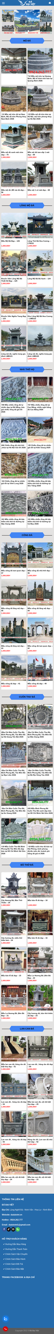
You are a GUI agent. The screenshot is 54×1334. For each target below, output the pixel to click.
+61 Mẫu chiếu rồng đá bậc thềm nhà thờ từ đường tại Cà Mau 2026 (39, 521)
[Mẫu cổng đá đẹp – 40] (40, 668)
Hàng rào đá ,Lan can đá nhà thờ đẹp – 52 (40, 1141)
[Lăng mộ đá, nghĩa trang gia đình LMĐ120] (40, 338)
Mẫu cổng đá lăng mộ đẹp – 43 (13, 647)
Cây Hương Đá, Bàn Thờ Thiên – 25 (11, 901)
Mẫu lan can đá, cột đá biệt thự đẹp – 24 (12, 1178)
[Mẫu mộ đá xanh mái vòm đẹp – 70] (13, 137)
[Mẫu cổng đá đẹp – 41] (13, 668)
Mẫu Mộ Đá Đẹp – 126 (10, 241)
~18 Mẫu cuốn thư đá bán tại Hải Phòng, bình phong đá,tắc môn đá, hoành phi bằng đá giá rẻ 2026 (40, 850)
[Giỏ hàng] (50, 3)
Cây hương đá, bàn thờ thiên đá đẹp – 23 (40, 1014)
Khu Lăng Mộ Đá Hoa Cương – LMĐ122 (40, 317)
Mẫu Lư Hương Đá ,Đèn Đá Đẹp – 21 (12, 1014)
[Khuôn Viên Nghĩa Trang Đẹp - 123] (13, 301)
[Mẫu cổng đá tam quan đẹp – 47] (13, 555)
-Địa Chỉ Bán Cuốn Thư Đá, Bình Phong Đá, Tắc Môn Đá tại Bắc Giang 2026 (40, 734)
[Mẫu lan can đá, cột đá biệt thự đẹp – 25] (40, 1086)
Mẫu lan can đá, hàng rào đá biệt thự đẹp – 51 (13, 1065)
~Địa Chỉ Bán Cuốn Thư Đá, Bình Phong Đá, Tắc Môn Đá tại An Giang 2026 (13, 810)
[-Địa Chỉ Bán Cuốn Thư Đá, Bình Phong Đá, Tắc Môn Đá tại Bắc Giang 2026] (40, 717)
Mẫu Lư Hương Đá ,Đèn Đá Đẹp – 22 (39, 977)
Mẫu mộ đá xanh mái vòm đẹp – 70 (12, 153)
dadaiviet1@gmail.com (19, 1225)
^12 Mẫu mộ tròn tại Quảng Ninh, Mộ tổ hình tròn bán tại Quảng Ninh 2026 (40, 78)
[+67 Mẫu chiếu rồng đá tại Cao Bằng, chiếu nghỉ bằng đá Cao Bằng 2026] (40, 389)
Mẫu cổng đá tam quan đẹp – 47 (13, 572)
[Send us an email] (13, 1229)
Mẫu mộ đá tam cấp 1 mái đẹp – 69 (38, 153)
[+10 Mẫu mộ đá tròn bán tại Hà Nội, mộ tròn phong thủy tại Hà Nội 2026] (40, 98)
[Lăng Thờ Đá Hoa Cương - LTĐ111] (40, 225)
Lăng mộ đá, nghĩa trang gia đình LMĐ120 (40, 355)
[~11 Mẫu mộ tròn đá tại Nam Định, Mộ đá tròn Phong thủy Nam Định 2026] (13, 98)
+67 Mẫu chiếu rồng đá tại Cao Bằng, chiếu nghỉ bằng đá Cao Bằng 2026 (39, 407)
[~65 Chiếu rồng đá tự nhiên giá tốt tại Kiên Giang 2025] (40, 430)
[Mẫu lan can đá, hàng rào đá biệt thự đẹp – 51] (13, 1048)
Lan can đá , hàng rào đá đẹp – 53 (13, 1141)
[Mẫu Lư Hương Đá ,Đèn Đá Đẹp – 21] (13, 998)
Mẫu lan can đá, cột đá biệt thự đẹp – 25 (39, 1103)
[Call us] (18, 1229)
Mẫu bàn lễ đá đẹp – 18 (37, 900)
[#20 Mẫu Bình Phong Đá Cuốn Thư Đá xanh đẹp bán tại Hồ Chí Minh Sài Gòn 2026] (40, 793)
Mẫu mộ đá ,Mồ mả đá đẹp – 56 (13, 191)
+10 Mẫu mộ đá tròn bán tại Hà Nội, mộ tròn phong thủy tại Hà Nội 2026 (39, 116)
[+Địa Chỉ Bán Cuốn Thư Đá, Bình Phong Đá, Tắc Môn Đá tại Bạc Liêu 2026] (13, 755)
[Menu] (3, 3)
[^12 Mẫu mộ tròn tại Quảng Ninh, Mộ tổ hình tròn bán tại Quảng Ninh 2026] (40, 60)
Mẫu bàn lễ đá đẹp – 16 (37, 938)
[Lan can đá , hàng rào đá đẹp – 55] (40, 1048)
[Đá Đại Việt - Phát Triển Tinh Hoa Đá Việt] (27, 3)
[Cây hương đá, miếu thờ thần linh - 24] (13, 922)
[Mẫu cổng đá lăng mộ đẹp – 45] (13, 593)
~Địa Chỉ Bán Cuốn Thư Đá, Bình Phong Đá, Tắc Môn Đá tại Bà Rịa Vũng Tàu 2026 (40, 772)
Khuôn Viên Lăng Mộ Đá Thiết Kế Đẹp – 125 (11, 280)
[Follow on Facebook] (4, 1229)
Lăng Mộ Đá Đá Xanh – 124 (39, 279)
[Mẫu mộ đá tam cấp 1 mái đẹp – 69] (40, 137)
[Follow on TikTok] (9, 1229)
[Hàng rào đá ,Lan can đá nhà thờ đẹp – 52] (40, 1124)
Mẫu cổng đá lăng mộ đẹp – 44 (39, 609)
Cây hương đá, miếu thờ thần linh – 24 (11, 939)
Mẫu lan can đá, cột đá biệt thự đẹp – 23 (39, 1178)
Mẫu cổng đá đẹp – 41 (10, 684)
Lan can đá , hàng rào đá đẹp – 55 (40, 1065)
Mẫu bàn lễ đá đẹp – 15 (11, 976)
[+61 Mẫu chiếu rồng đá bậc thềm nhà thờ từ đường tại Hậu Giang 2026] (13, 503)
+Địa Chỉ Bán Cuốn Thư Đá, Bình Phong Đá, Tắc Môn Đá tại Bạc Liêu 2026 (13, 772)
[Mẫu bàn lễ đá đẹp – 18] (40, 885)
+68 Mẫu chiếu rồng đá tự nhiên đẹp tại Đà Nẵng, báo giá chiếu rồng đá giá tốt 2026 (13, 408)
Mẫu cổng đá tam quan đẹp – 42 (40, 647)
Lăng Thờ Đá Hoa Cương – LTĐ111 (39, 242)
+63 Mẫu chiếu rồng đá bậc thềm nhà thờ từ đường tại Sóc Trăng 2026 (39, 483)
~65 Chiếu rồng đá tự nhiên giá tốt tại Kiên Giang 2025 (39, 446)
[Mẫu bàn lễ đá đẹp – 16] (40, 922)
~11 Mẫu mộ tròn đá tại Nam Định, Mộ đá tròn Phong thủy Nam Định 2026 (13, 116)
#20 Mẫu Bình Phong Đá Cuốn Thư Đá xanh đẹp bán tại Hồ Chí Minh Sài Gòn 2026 (40, 810)
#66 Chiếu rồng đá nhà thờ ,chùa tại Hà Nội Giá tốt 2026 (13, 446)
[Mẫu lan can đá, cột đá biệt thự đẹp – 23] (40, 1161)
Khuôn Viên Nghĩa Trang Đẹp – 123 (13, 317)
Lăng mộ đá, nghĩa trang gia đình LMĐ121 (13, 355)
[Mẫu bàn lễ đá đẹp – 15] (13, 960)
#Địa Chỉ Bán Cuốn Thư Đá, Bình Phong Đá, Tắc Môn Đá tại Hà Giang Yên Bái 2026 (13, 734)
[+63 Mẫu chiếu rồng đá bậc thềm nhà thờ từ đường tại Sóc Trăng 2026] (40, 465)
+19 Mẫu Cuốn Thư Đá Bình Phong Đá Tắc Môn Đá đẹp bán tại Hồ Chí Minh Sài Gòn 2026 (13, 850)
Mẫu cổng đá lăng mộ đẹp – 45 (13, 609)
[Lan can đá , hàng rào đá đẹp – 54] (13, 1086)
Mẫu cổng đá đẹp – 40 (37, 684)
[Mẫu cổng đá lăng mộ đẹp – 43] (13, 630)
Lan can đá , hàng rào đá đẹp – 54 (13, 1103)
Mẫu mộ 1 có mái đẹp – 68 (39, 190)
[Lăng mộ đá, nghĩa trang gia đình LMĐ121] (13, 338)
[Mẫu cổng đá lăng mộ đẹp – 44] (40, 593)
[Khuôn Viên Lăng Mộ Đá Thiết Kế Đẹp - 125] (13, 263)
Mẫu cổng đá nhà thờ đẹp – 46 (39, 572)
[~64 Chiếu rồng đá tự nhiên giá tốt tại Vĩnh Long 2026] (13, 465)
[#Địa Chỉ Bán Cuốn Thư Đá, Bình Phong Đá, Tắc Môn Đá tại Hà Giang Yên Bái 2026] (13, 717)
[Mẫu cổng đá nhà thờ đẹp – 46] (40, 555)
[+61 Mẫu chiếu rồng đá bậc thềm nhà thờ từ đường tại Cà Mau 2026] (40, 503)
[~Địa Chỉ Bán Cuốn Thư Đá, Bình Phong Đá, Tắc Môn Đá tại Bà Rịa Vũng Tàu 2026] (40, 755)
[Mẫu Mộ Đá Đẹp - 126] (13, 225)
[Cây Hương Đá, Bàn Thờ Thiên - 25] (13, 885)
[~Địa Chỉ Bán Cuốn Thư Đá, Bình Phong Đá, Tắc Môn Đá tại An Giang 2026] (13, 793)
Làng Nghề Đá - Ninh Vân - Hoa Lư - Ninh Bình (30, 1210)
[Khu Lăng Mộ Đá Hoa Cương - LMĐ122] (40, 301)
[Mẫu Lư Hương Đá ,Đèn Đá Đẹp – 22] (40, 960)
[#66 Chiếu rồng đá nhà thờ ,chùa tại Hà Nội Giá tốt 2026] (13, 430)
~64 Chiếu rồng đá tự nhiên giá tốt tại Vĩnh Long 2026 (13, 482)
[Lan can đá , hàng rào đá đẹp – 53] (13, 1124)
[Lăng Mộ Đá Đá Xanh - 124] (40, 263)
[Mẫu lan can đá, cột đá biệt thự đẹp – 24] (13, 1161)
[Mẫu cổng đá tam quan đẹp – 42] (40, 630)
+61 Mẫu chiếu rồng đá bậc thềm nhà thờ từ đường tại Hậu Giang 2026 (12, 521)
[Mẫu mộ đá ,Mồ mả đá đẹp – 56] (13, 174)
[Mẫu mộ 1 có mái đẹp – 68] (40, 174)
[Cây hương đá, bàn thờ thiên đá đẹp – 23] (40, 998)
